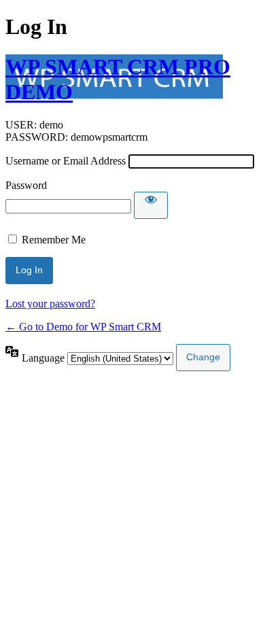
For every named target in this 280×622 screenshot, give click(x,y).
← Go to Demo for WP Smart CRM (83, 326)
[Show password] (151, 205)
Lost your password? (50, 303)
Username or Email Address (65, 161)
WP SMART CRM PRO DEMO (117, 79)
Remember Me (54, 239)
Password (26, 185)
